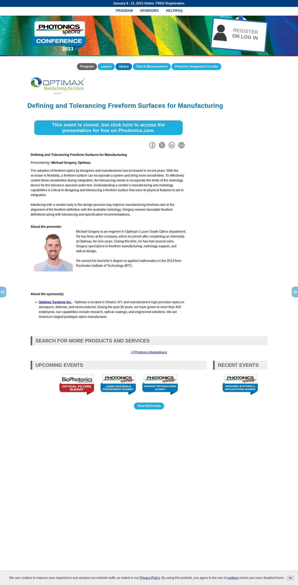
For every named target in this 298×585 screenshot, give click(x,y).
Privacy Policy (150, 578)
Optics (124, 66)
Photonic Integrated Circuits (196, 66)
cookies (232, 578)
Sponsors (149, 10)
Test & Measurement (151, 66)
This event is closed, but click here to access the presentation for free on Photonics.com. (108, 127)
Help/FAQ (174, 10)
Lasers (106, 66)
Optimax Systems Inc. (55, 302)
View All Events (149, 406)
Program (124, 10)
